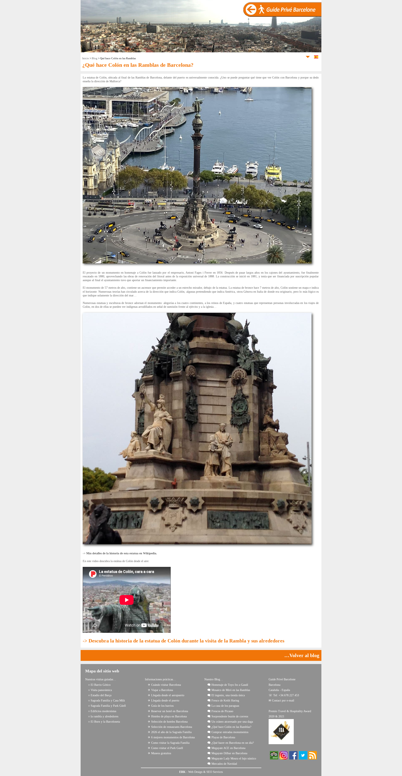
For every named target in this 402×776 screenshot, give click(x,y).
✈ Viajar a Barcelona (160, 690)
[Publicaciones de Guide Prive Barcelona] (312, 758)
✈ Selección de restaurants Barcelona (170, 726)
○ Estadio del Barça (99, 695)
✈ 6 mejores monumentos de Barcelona (171, 737)
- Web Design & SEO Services (201, 771)
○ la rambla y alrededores (103, 716)
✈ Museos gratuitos (159, 753)
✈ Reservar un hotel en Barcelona (168, 711)
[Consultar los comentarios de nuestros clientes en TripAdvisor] (274, 758)
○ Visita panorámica (100, 690)
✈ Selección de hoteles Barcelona (168, 721)
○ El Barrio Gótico (99, 684)
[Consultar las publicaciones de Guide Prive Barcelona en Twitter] (303, 758)
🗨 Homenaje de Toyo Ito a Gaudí (227, 684)
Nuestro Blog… (213, 679)
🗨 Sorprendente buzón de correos (227, 716)
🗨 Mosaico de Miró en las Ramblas (228, 690)
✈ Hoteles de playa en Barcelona (167, 716)
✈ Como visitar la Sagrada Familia (168, 742)
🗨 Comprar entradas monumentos (227, 732)
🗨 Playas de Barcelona (221, 737)
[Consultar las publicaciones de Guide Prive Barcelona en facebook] (293, 758)
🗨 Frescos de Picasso (220, 711)
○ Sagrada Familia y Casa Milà (106, 700)
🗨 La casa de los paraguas (223, 705)
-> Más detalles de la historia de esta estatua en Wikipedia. (120, 553)
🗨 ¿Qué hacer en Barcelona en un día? (230, 742)
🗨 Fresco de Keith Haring (223, 700)
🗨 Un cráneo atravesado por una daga (230, 721)
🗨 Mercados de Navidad (222, 763)
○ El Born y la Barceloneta (104, 721)
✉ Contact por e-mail (281, 700)
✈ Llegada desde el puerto (163, 700)
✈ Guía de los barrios (161, 705)
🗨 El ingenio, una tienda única (226, 695)
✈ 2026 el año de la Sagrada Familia (170, 732)
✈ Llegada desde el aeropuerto (166, 695)
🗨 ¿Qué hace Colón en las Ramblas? (229, 726)
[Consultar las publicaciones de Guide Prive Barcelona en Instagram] (284, 758)
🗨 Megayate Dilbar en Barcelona (227, 753)
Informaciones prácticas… (160, 679)
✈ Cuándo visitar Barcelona (164, 684)
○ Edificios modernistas (102, 711)
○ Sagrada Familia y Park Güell (107, 705)
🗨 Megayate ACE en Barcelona (226, 748)
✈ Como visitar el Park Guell (165, 748)
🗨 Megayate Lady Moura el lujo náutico (231, 758)
